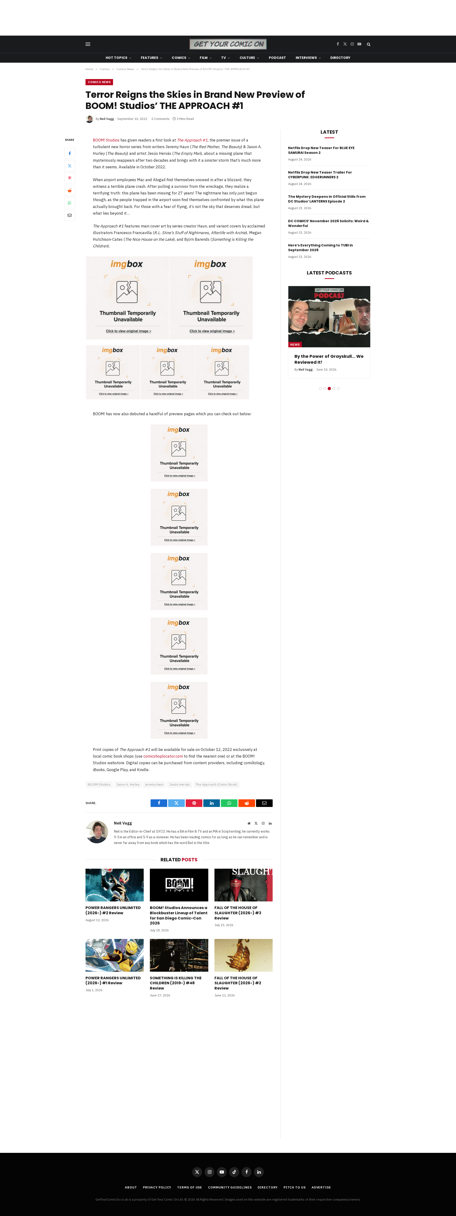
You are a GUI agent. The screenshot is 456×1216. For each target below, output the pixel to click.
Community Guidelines (230, 1187)
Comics (179, 57)
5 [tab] (338, 388)
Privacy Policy (157, 1187)
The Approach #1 (192, 140)
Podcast (277, 57)
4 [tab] (334, 388)
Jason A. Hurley (127, 784)
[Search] (368, 44)
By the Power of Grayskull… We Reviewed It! (329, 359)
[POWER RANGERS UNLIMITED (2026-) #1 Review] (115, 955)
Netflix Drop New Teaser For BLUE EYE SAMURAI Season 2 (321, 150)
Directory (340, 57)
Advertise (321, 1187)
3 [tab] (329, 388)
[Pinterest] (69, 177)
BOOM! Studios (106, 140)
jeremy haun (154, 784)
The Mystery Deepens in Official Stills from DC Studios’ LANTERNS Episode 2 (327, 199)
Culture (247, 57)
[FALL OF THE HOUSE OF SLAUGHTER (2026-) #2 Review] (243, 955)
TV (223, 57)
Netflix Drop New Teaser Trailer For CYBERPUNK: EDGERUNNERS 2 (320, 174)
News (295, 344)
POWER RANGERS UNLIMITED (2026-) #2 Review (113, 910)
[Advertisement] (228, 17)
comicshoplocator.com (163, 756)
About (131, 1187)
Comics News (99, 82)
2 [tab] (325, 388)
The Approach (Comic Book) (216, 784)
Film (204, 57)
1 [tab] (320, 388)
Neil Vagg (107, 119)
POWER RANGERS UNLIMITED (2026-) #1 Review (113, 981)
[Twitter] (69, 165)
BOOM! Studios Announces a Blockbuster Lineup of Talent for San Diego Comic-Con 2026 (179, 915)
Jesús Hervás (179, 784)
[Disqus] (179, 1072)
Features (149, 57)
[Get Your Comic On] (228, 44)
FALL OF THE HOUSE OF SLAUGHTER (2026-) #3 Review (237, 913)
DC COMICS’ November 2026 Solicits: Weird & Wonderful (328, 223)
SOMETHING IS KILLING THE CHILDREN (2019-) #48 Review (176, 983)
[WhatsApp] (69, 202)
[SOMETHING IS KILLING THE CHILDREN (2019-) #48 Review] (179, 955)
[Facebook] (69, 153)
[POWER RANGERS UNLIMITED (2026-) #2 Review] (115, 885)
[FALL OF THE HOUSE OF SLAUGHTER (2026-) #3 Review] (243, 885)
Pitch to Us (295, 1187)
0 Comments (161, 119)
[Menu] (88, 44)
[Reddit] (69, 190)
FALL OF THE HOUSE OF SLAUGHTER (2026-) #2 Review (237, 983)
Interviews (306, 57)
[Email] (69, 214)
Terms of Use (189, 1187)
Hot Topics (116, 57)
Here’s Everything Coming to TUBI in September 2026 (320, 247)
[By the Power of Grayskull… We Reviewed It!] (329, 317)
